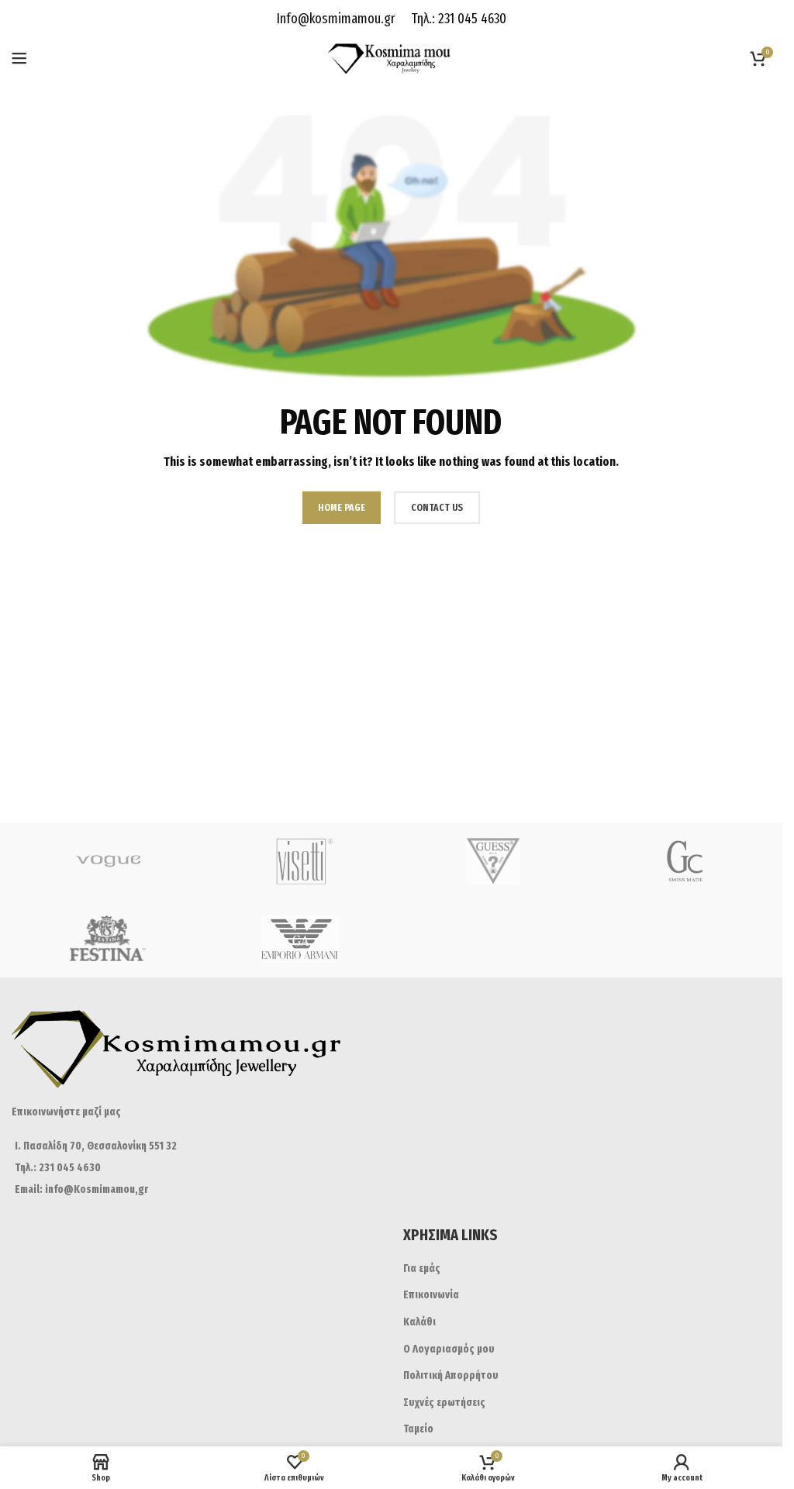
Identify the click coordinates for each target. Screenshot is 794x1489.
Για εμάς (421, 1268)
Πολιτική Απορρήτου (451, 1375)
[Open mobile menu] (19, 58)
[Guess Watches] (493, 861)
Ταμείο (418, 1429)
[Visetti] (301, 861)
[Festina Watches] (108, 938)
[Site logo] (391, 57)
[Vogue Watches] (108, 861)
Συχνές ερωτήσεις (444, 1402)
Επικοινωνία (431, 1294)
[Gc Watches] (686, 861)
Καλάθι (419, 1322)
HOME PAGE (341, 507)
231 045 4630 (470, 18)
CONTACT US (437, 507)
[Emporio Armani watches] (301, 938)
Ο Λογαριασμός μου (449, 1349)
